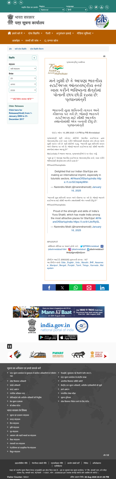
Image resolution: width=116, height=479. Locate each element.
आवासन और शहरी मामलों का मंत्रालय (23, 435)
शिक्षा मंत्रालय (15, 439)
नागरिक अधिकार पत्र (17, 393)
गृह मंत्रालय (14, 431)
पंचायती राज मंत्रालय (17, 443)
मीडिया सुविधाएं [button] (84, 33)
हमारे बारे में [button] (17, 33)
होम (10, 48)
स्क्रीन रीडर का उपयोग (30, 7)
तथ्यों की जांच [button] (31, 40)
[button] (91, 6)
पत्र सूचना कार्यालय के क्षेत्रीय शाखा (73, 376)
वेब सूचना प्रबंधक (16, 401)
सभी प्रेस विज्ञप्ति (20, 48)
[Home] (9, 33)
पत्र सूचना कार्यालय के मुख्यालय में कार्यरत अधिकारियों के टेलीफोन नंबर (33, 374)
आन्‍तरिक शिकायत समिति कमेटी (72, 380)
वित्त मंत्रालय (14, 423)
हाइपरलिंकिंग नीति (21, 463)
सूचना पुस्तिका (66, 397)
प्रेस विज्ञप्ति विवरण (37, 48)
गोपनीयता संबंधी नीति (39, 463)
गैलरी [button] (48, 33)
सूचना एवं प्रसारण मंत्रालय (19, 414)
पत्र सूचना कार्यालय (29, 23)
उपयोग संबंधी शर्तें (73, 463)
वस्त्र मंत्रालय (15, 419)
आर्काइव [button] (16, 40)
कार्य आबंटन (65, 389)
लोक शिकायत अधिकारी (18, 380)
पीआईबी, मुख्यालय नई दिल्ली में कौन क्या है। (76, 372)
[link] (58, 311)
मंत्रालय (12, 64)
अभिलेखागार (97, 463)
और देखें (106, 454)
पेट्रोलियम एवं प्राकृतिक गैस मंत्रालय (23, 447)
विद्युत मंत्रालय (15, 451)
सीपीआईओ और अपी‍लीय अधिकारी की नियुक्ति (26, 397)
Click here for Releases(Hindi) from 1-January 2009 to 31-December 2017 (20, 114)
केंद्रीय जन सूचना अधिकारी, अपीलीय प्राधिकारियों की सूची (81, 385)
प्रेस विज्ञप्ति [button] (34, 33)
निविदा (86, 463)
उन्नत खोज (52, 40)
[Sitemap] (101, 6)
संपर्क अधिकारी (15, 385)
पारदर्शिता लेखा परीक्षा (68, 393)
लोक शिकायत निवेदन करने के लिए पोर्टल (75, 401)
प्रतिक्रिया (58, 466)
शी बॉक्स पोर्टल (15, 405)
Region (42, 6)
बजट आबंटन (14, 389)
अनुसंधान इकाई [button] (63, 33)
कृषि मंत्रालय (14, 427)
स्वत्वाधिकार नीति (57, 463)
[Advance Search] (107, 6)
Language (70, 6)
